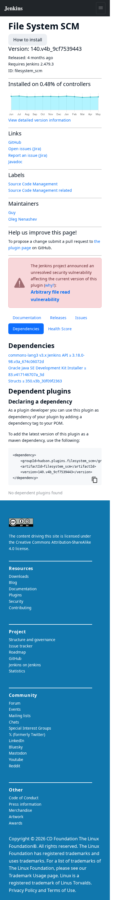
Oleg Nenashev (22, 219)
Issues (81, 317)
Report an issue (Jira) (27, 155)
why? (49, 285)
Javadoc (15, 161)
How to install (27, 40)
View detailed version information (39, 120)
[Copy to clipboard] (95, 479)
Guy (11, 212)
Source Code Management (33, 183)
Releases (58, 317)
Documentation (27, 317)
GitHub (14, 142)
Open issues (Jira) (24, 148)
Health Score (60, 328)
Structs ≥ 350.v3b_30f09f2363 (35, 381)
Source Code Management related (40, 190)
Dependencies (26, 328)
